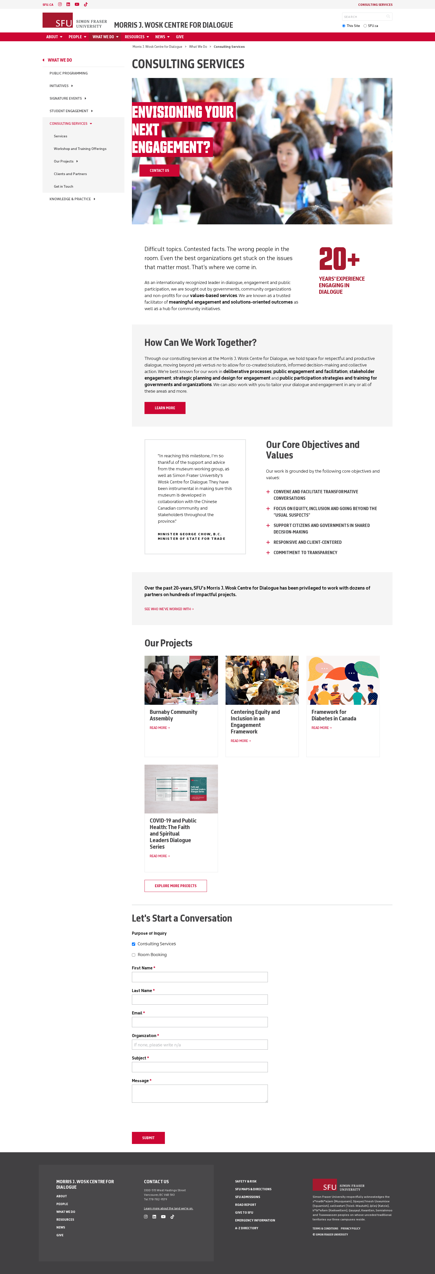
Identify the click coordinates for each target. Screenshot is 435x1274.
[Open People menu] (86, 36)
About (52, 36)
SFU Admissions (247, 1197)
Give (180, 36)
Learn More (165, 408)
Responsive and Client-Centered (308, 542)
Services (60, 136)
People (75, 36)
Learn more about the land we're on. (168, 1208)
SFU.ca (373, 26)
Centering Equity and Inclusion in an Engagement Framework (255, 721)
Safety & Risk (246, 1181)
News (160, 36)
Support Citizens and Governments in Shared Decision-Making (322, 529)
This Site (353, 26)
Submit (148, 1138)
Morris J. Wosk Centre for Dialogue (173, 25)
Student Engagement (69, 111)
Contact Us (159, 170)
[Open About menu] (62, 36)
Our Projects (64, 161)
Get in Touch (63, 186)
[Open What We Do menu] (118, 36)
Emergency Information (255, 1220)
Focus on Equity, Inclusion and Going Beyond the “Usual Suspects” (325, 512)
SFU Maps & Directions (253, 1189)
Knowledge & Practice (70, 199)
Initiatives (59, 86)
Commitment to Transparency (306, 552)
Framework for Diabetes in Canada (334, 715)
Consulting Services (375, 5)
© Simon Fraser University (330, 1234)
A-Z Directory (246, 1228)
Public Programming (69, 73)
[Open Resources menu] (149, 36)
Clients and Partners (70, 174)
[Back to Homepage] (75, 21)
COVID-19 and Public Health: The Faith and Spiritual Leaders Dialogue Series (173, 833)
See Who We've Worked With (167, 609)
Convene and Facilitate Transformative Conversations (316, 495)
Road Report (245, 1205)
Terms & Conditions (325, 1228)
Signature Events (66, 98)
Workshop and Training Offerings (80, 149)
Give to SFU (244, 1212)
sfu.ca (48, 5)
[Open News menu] (169, 36)
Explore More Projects (176, 886)
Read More (158, 728)
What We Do (103, 36)
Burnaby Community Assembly (173, 715)
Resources (134, 36)
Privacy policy (350, 1228)
